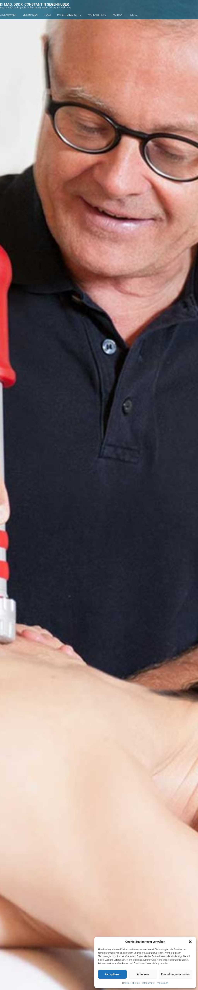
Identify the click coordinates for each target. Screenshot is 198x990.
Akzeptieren (112, 974)
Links (133, 14)
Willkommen (8, 14)
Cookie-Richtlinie (131, 983)
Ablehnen (143, 974)
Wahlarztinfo (97, 14)
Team (47, 14)
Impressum (162, 983)
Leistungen (30, 14)
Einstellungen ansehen (175, 974)
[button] (190, 942)
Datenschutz (148, 983)
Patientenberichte (69, 14)
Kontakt (118, 14)
